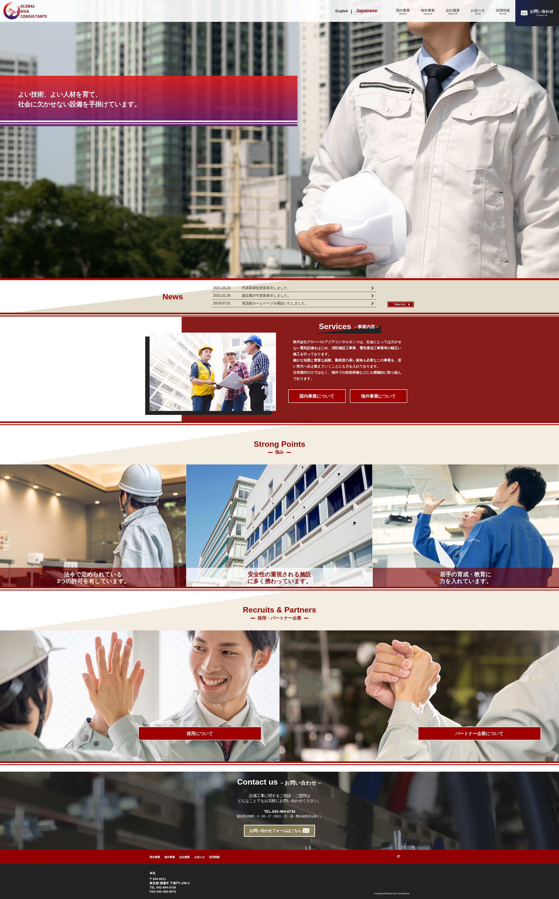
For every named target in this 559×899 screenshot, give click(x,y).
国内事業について (316, 396)
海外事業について (378, 396)
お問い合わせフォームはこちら (276, 830)
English (341, 11)
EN (407, 856)
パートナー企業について (479, 733)
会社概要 (453, 12)
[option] (279, 139)
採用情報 (503, 12)
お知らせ (478, 12)
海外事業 (428, 12)
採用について (200, 733)
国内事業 (403, 12)
